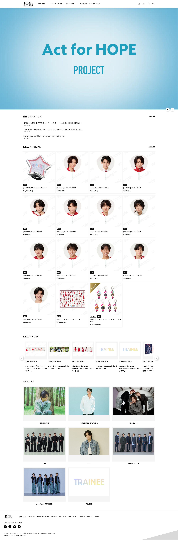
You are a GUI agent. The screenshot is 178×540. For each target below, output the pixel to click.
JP (153, 4)
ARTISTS (42, 4)
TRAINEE (97, 516)
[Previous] (168, 109)
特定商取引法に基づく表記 (30, 533)
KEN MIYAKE (31, 516)
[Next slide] (156, 358)
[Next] (172, 109)
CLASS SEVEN (72, 516)
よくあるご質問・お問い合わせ (46, 533)
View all (152, 116)
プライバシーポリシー (16, 533)
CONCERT (70, 4)
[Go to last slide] (21, 358)
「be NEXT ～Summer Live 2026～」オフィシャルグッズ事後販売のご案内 (53, 129)
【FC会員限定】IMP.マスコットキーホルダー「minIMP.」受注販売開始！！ (52, 123)
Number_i (54, 516)
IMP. (60, 516)
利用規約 (6, 533)
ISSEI (64, 516)
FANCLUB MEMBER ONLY (90, 4)
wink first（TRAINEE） (86, 516)
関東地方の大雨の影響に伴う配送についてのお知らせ (44, 136)
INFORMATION (56, 4)
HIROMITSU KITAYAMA (43, 516)
